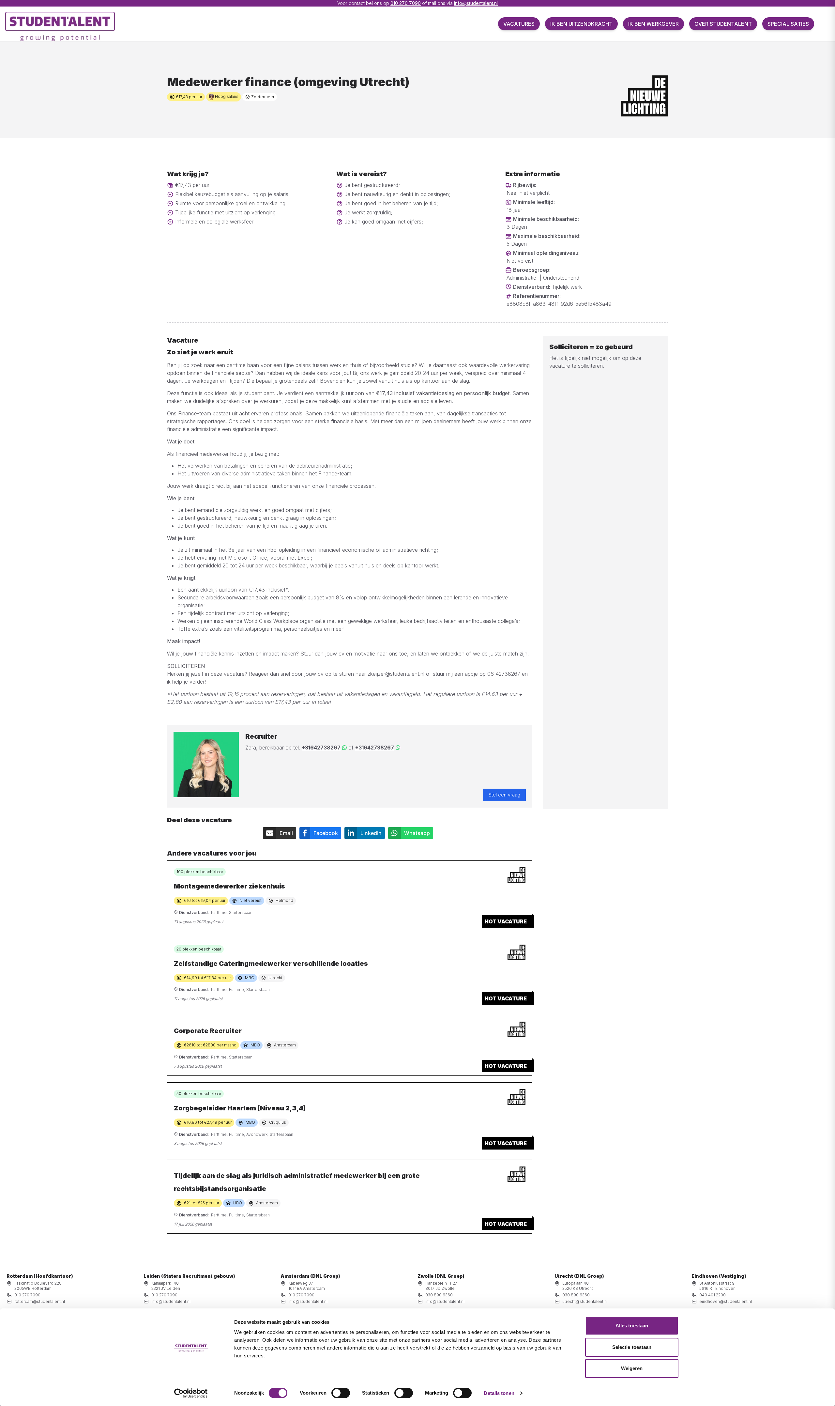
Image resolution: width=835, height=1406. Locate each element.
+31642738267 (321, 747)
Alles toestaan (631, 1325)
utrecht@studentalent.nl (585, 1301)
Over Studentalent (723, 24)
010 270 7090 (405, 3)
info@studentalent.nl (476, 3)
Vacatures (519, 24)
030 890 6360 (439, 1294)
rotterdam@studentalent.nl (39, 1301)
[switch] (340, 1393)
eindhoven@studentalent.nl (725, 1301)
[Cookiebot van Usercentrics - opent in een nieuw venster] (191, 1393)
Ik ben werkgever (653, 24)
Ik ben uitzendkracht (581, 24)
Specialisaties (788, 24)
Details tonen (499, 1393)
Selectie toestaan (632, 1347)
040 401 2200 (712, 1294)
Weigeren (632, 1368)
